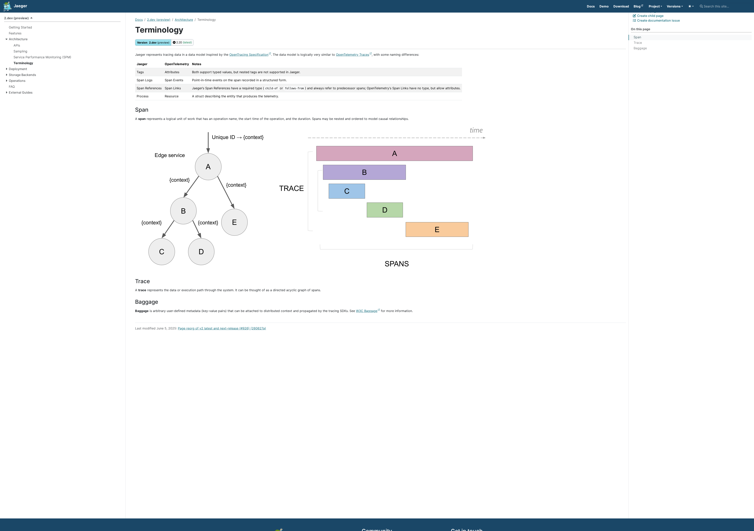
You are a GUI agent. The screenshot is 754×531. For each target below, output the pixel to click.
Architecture (184, 20)
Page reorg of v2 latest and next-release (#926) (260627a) (222, 328)
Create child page (649, 16)
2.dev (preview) (158, 20)
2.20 (184, 42)
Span (637, 37)
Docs (139, 20)
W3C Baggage (366, 311)
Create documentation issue (658, 20)
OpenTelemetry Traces (352, 55)
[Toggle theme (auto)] (691, 6)
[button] (655, 6)
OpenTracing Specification (248, 55)
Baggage (640, 48)
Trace (638, 43)
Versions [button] (674, 6)
